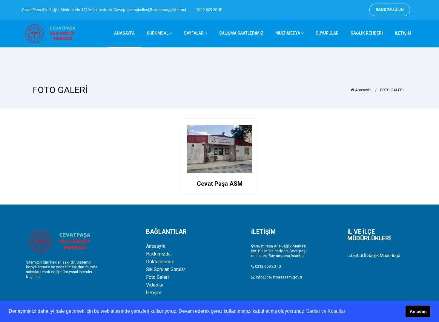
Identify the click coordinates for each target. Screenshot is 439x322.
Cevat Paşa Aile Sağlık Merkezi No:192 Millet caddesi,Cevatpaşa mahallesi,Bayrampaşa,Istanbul (104, 9)
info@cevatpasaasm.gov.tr (279, 277)
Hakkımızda (158, 254)
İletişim (153, 292)
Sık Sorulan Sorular (165, 269)
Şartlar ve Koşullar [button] (325, 311)
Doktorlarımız (160, 261)
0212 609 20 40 (209, 9)
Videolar (154, 285)
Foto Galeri (157, 277)
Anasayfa (363, 90)
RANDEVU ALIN (390, 9)
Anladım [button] (418, 311)
